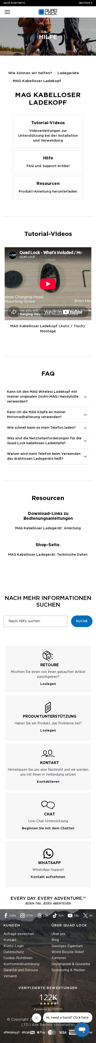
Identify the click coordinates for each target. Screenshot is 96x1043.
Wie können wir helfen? (30, 73)
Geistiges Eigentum (67, 946)
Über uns (58, 934)
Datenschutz (13, 952)
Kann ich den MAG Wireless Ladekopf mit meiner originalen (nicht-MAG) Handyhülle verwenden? (43, 396)
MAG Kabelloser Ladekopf (37, 81)
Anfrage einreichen (18, 934)
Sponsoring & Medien (68, 970)
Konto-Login (13, 946)
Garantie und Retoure (20, 970)
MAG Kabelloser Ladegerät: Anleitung (48, 528)
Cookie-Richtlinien (17, 958)
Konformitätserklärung (21, 964)
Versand (10, 976)
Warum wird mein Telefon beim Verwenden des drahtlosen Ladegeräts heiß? (44, 456)
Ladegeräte (68, 73)
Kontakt (10, 940)
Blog (55, 940)
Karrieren (58, 958)
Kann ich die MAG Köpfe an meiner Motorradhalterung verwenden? (36, 415)
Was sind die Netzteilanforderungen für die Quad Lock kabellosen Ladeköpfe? (44, 441)
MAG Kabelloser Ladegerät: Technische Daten (48, 554)
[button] (7, 12)
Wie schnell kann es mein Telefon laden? (41, 427)
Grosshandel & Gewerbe (70, 964)
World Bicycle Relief (67, 952)
